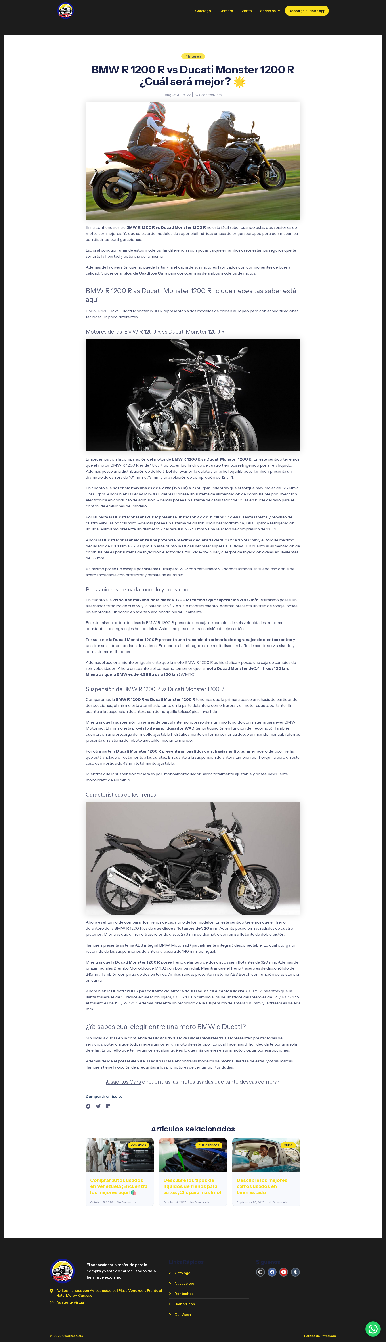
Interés (194, 56)
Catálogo (203, 10)
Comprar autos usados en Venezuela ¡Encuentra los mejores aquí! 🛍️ (118, 1186)
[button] (270, 11)
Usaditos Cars (159, 1061)
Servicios (268, 10)
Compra (226, 10)
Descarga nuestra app (306, 10)
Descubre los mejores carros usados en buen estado (262, 1186)
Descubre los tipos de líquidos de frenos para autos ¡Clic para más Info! (192, 1186)
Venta (246, 10)
